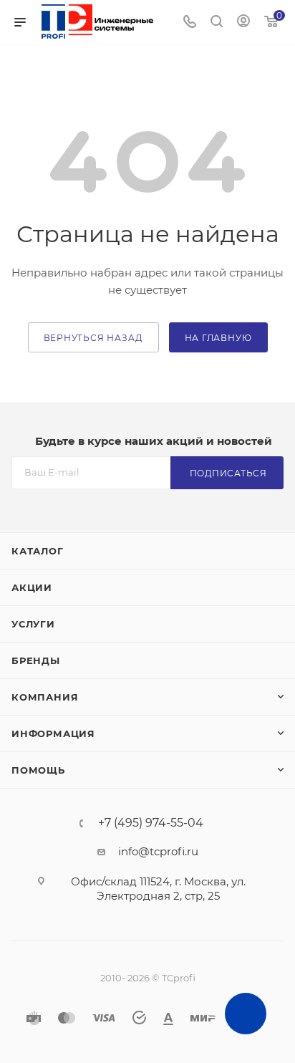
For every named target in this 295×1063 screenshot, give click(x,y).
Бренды (35, 660)
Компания (44, 697)
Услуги (33, 624)
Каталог (37, 551)
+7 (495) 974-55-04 (150, 823)
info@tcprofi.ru (158, 851)
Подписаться (228, 473)
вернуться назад (93, 337)
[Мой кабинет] (243, 22)
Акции (31, 587)
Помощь (38, 770)
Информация (53, 733)
